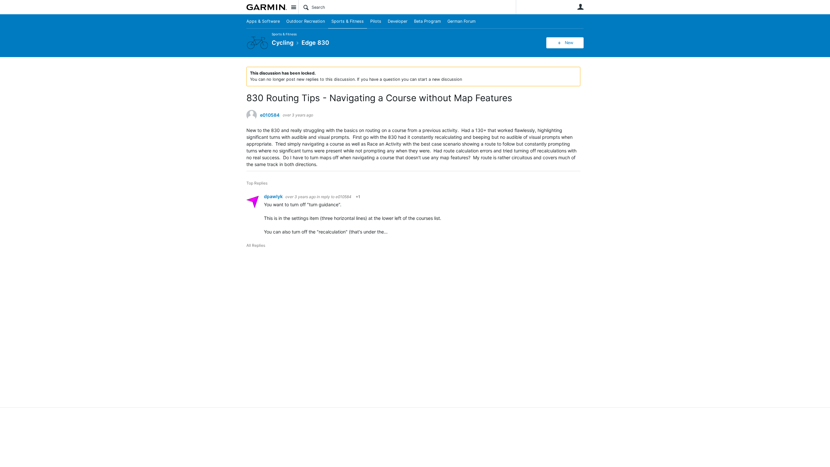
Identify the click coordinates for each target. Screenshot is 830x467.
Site (293, 7)
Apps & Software (263, 21)
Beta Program (427, 21)
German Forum (461, 21)
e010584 (269, 115)
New (569, 42)
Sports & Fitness (347, 21)
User (580, 7)
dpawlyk (274, 196)
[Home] (266, 7)
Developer (398, 21)
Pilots (375, 21)
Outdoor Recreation (305, 21)
